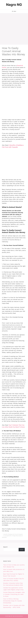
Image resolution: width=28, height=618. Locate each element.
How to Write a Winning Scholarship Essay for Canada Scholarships (12, 601)
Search (5, 547)
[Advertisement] (14, 30)
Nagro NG (14, 5)
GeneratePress (20, 616)
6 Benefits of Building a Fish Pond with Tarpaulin (13, 534)
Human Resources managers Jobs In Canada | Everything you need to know (14, 594)
